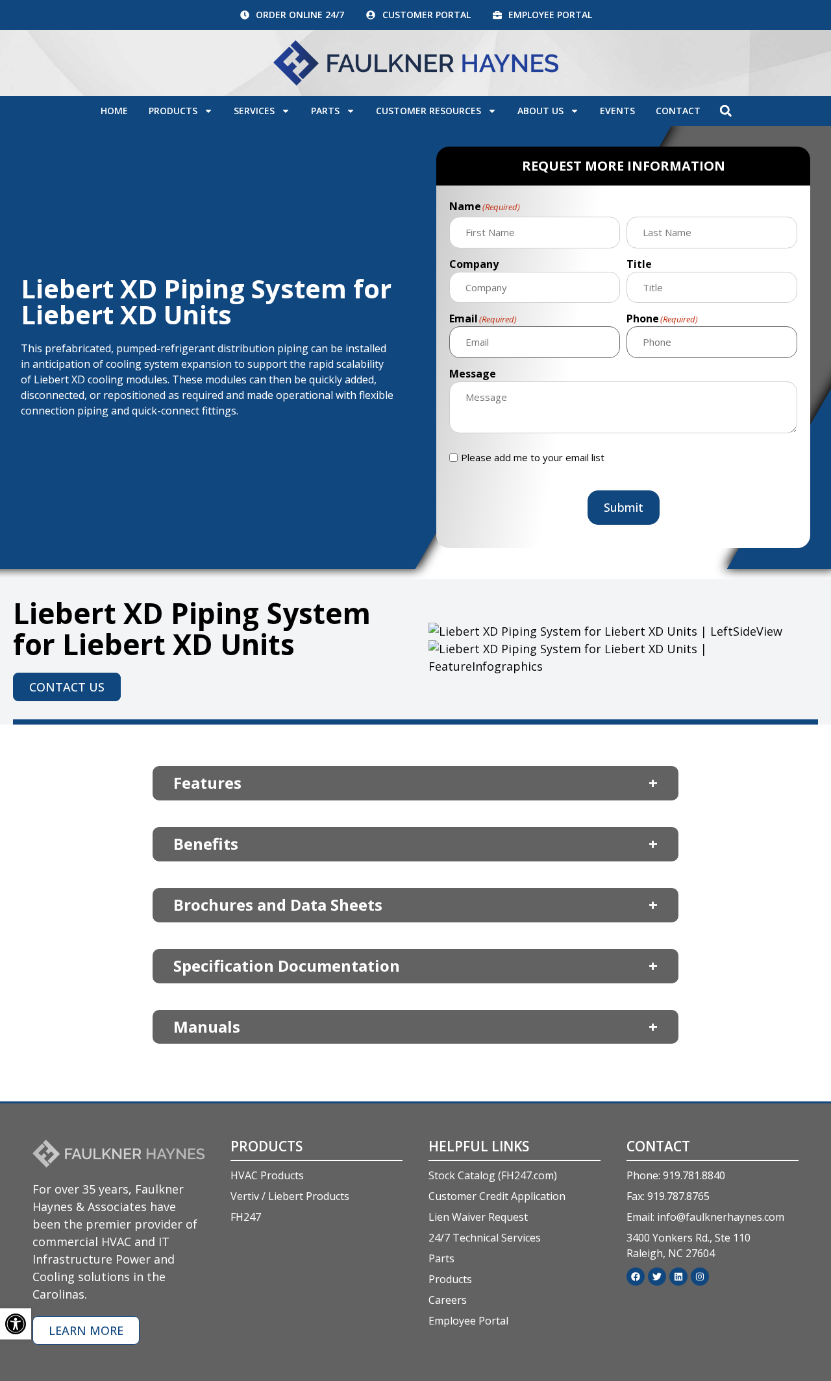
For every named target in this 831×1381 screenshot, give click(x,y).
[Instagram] (700, 1276)
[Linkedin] (678, 1276)
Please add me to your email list (532, 457)
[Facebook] (635, 1276)
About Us (540, 110)
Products (173, 110)
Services (254, 110)
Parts (325, 110)
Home (114, 110)
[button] (726, 111)
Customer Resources (428, 110)
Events (617, 110)
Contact (678, 110)
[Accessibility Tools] (15, 1323)
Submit (623, 507)
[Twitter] (657, 1276)
